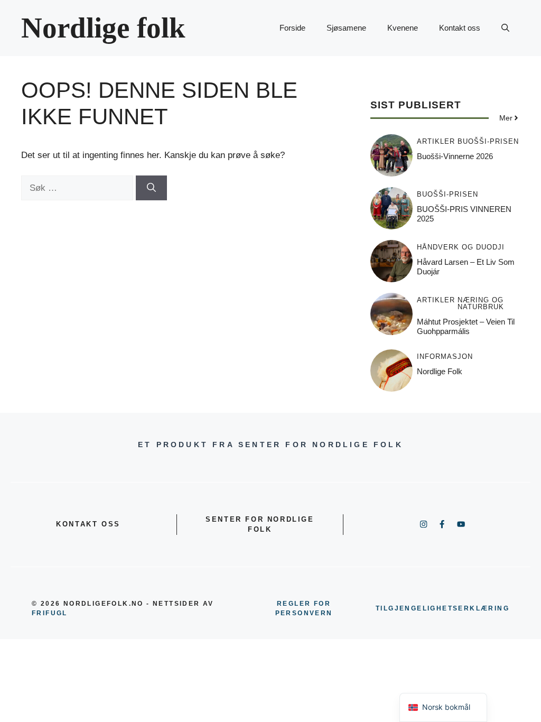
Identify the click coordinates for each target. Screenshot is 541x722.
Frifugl (50, 613)
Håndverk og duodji (461, 247)
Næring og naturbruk (481, 303)
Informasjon (445, 356)
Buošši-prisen (488, 141)
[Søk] (151, 188)
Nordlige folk (103, 28)
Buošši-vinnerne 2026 (455, 156)
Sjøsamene (346, 27)
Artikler (436, 141)
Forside (292, 27)
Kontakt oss (459, 27)
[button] (505, 28)
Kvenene (402, 27)
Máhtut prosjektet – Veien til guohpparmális (466, 326)
